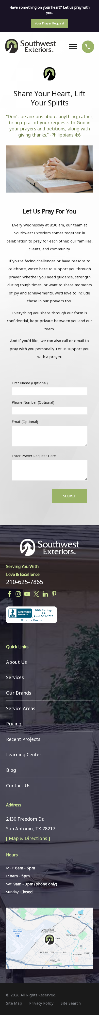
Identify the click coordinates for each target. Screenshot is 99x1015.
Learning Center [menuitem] (23, 754)
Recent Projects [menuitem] (23, 739)
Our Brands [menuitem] (18, 693)
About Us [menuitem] (16, 662)
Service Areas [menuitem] (20, 708)
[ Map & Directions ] (28, 838)
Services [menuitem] (15, 677)
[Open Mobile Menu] (74, 47)
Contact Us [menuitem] (18, 785)
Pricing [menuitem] (13, 724)
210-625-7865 (24, 582)
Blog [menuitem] (11, 770)
